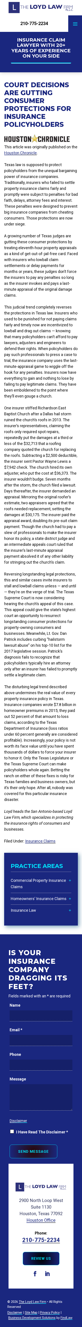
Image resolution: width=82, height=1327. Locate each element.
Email (16, 1029)
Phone (15, 1054)
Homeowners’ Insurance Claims (38, 898)
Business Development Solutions (32, 1318)
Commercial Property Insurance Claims (38, 883)
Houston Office (41, 1220)
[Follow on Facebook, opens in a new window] (35, 1274)
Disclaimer (18, 1120)
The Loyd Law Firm (32, 1302)
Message (18, 1079)
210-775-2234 (34, 23)
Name (15, 1005)
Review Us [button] (41, 1258)
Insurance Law (23, 910)
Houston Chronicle (20, 153)
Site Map (31, 1312)
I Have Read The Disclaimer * (42, 1132)
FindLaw (66, 1318)
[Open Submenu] (70, 880)
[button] (75, 23)
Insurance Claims (40, 841)
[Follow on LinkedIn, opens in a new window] (47, 1274)
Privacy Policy (50, 1312)
